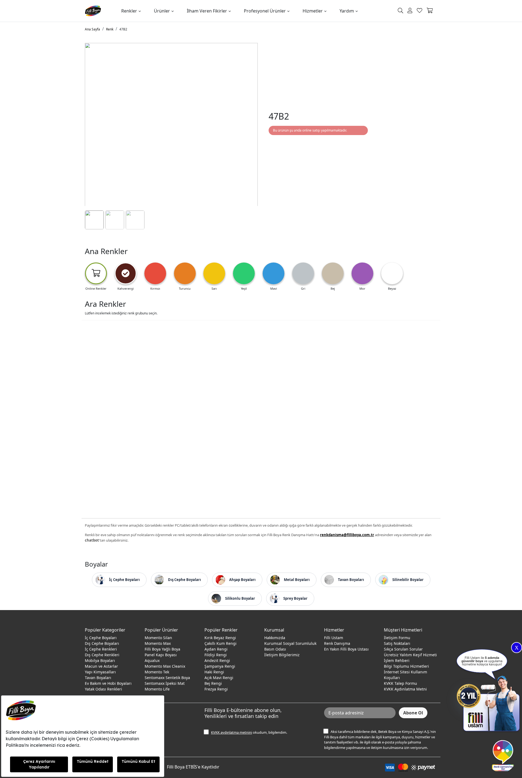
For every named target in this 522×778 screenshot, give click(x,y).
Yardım (347, 11)
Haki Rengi (214, 671)
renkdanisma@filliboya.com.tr (347, 534)
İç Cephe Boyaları (101, 637)
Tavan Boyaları (98, 677)
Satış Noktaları (397, 643)
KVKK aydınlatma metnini (231, 732)
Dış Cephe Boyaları (102, 643)
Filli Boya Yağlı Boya (162, 649)
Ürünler (162, 11)
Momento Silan (158, 637)
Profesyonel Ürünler (265, 11)
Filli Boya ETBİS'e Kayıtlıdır (193, 767)
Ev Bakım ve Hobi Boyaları (108, 683)
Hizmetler (313, 11)
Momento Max (158, 643)
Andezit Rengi (217, 660)
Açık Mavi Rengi (218, 677)
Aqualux (152, 660)
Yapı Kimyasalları (100, 671)
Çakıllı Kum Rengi (220, 643)
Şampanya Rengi (219, 666)
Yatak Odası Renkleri (103, 689)
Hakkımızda (274, 637)
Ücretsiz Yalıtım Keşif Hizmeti (410, 654)
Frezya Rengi (216, 689)
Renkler (129, 11)
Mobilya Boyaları (100, 660)
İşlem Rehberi (396, 660)
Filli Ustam (333, 637)
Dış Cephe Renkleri (102, 654)
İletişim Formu (397, 637)
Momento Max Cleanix (165, 666)
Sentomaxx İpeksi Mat (165, 683)
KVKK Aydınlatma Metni (405, 689)
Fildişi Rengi (215, 654)
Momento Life (157, 689)
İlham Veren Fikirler (207, 11)
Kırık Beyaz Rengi (220, 637)
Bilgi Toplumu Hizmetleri (406, 666)
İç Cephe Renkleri (101, 649)
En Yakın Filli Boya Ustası (346, 649)
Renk (109, 29)
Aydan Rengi (216, 649)
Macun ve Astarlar (101, 666)
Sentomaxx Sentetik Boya (167, 677)
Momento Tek (157, 671)
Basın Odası (275, 649)
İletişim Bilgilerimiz (282, 654)
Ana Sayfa (92, 29)
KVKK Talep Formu (400, 683)
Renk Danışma (337, 643)
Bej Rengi (213, 683)
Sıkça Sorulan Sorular (403, 649)
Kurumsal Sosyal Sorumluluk (290, 643)
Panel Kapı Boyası (161, 654)
